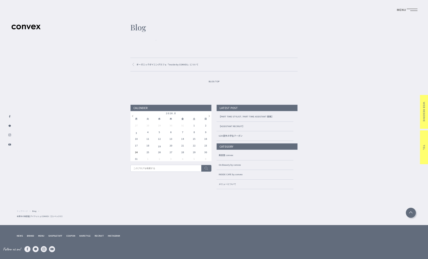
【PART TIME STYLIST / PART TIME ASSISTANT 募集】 (246, 116)
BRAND (30, 235)
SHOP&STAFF (55, 235)
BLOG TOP (214, 81)
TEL (424, 147)
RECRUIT (99, 235)
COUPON (70, 235)
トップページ (22, 211)
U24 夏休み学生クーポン (231, 135)
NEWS (20, 235)
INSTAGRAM (114, 235)
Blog (34, 211)
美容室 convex (226, 155)
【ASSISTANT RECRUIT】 (231, 126)
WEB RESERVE (424, 112)
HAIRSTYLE (85, 235)
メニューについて (227, 184)
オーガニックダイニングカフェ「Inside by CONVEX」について (167, 64)
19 (159, 146)
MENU (41, 235)
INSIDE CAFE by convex (231, 174)
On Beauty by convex (230, 164)
